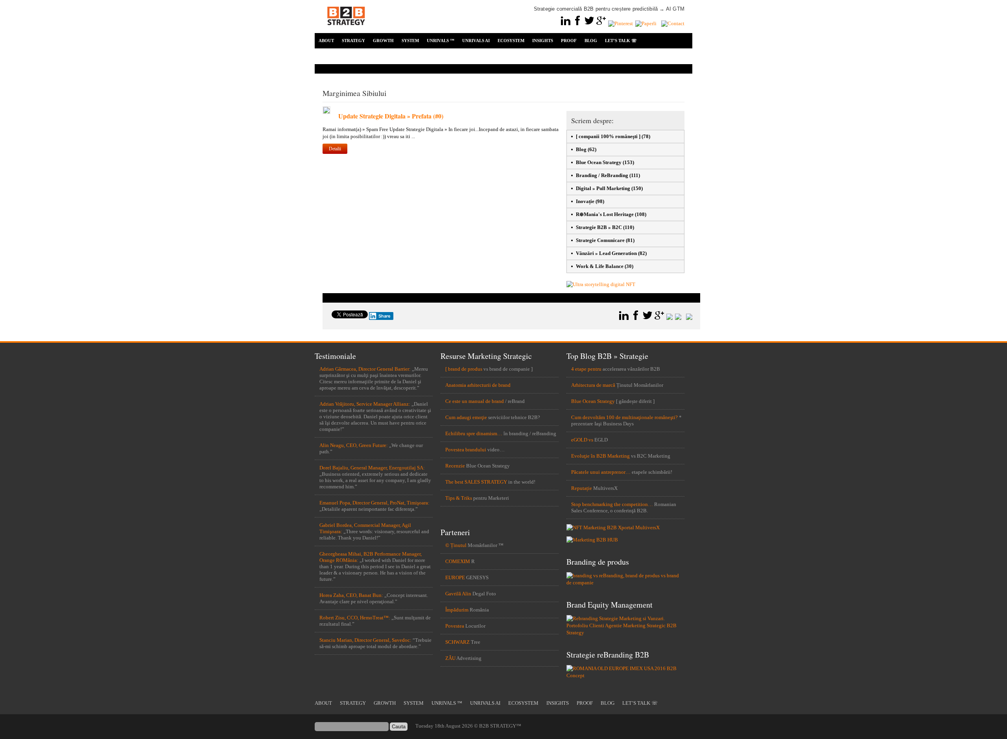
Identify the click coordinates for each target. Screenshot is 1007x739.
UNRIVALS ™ (440, 40)
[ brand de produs (463, 369)
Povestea (454, 626)
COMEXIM (457, 561)
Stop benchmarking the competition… (612, 504)
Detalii (335, 148)
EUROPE (455, 577)
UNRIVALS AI (476, 40)
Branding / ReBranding (602, 175)
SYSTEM (410, 40)
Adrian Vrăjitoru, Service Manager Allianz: (364, 404)
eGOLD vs (582, 440)
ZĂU (450, 658)
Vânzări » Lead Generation (606, 253)
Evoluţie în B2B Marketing (600, 456)
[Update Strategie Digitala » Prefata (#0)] (326, 112)
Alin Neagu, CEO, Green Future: (353, 445)
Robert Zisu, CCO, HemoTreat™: (354, 618)
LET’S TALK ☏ (621, 40)
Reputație (581, 488)
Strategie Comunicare (600, 240)
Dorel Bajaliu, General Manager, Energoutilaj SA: (372, 468)
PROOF (569, 40)
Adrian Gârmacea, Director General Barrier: (365, 369)
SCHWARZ (457, 642)
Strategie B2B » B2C (599, 227)
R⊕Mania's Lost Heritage (605, 214)
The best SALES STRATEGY (476, 482)
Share (384, 316)
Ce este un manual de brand (474, 401)
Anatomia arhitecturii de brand (478, 385)
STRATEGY (353, 40)
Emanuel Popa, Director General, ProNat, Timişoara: (374, 503)
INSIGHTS (542, 40)
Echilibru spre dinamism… (473, 433)
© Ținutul (456, 545)
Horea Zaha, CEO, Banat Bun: (351, 595)
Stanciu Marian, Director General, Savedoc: (365, 640)
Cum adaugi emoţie (466, 417)
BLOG (591, 40)
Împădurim (456, 610)
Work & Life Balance (599, 266)
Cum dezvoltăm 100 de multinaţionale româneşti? (624, 417)
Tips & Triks (458, 498)
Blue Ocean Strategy (599, 162)
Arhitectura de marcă (593, 385)
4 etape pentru (586, 369)
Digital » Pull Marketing (603, 188)
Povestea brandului (465, 450)
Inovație (585, 201)
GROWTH (383, 40)
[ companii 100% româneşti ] (608, 136)
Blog (581, 149)
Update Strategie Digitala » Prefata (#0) (390, 115)
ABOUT (326, 40)
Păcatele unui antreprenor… (601, 472)
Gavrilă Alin (458, 594)
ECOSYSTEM (511, 40)
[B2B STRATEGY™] (346, 30)
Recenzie (455, 466)
